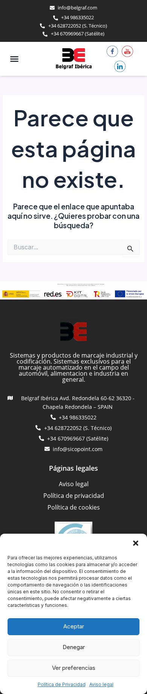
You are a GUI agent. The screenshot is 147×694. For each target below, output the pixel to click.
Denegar (74, 647)
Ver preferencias (73, 667)
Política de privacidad (73, 495)
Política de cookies (73, 507)
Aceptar (73, 626)
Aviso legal (101, 684)
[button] (135, 543)
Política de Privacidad (62, 684)
